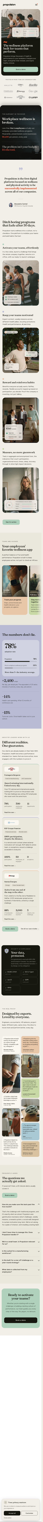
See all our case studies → (30, 929)
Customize (29, 1513)
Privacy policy (7, 1517)
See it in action (11, 522)
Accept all (12, 1513)
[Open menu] (36, 5)
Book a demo (21, 69)
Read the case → (10, 812)
